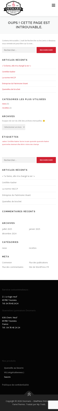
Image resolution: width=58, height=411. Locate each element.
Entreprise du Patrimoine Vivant (15, 83)
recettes (5, 108)
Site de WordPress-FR (39, 267)
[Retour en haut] (29, 394)
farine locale (24, 141)
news (4, 104)
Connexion (7, 262)
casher (4, 141)
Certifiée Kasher (8, 71)
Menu (53, 5)
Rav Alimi (21, 144)
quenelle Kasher (43, 141)
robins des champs (32, 144)
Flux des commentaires (12, 267)
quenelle (33, 141)
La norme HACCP (9, 77)
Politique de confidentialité (15, 385)
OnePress (37, 401)
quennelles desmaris (9, 144)
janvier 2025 (34, 229)
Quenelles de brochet (11, 89)
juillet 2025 (7, 229)
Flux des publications (38, 262)
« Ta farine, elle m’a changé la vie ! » (16, 66)
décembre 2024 (9, 233)
